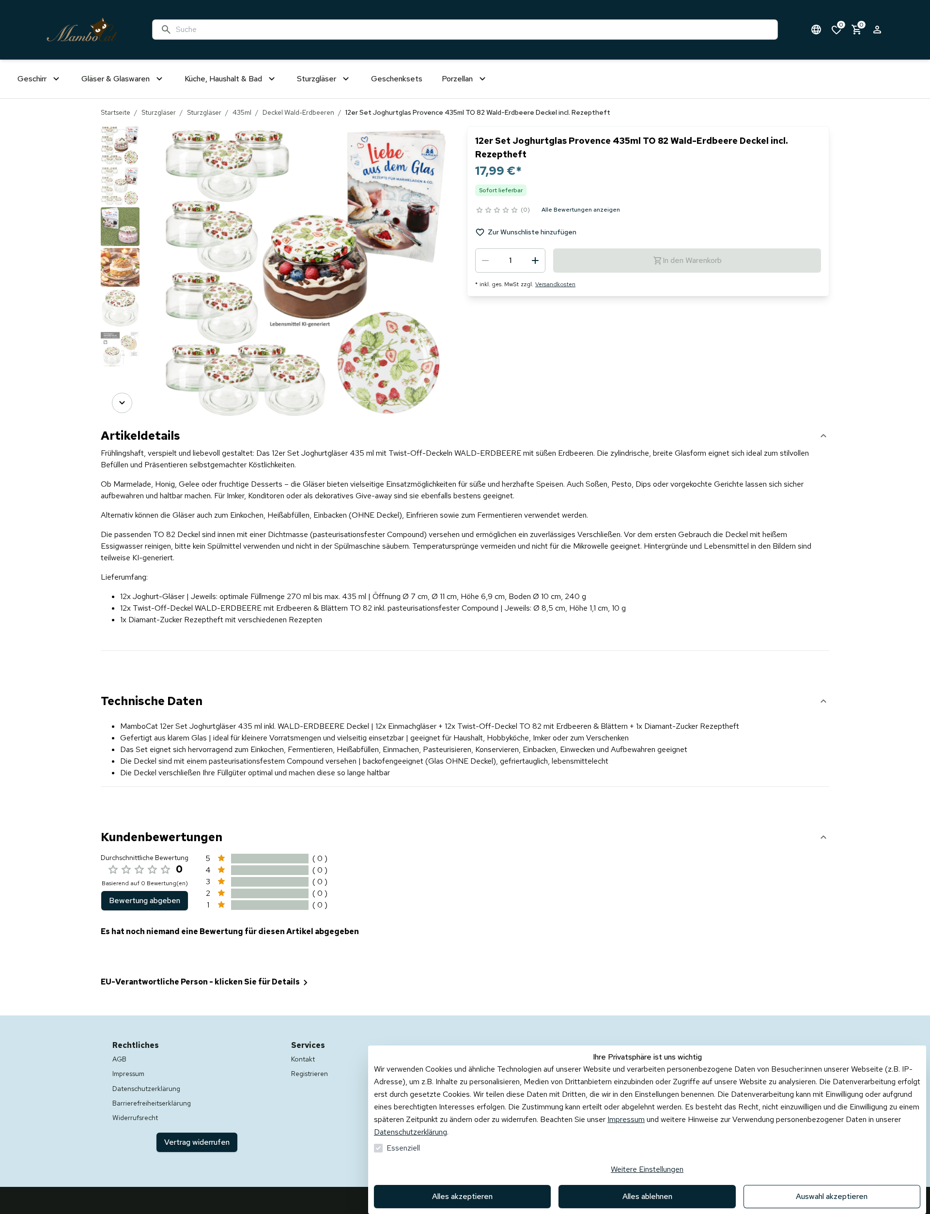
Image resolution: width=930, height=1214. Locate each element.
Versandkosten (555, 284)
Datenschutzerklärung (410, 1132)
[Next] (122, 403)
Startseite (115, 112)
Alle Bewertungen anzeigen (581, 210)
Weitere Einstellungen (647, 1169)
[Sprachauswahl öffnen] (816, 29)
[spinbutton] (510, 260)
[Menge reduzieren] (485, 260)
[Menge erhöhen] (535, 260)
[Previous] (122, 139)
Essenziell (403, 1148)
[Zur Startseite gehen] (82, 30)
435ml (241, 112)
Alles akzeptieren (462, 1196)
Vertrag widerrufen (197, 1142)
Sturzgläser (158, 112)
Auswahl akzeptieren (832, 1196)
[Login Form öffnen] (877, 29)
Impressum (626, 1119)
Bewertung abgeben (144, 900)
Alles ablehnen (647, 1196)
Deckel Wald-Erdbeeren (298, 112)
